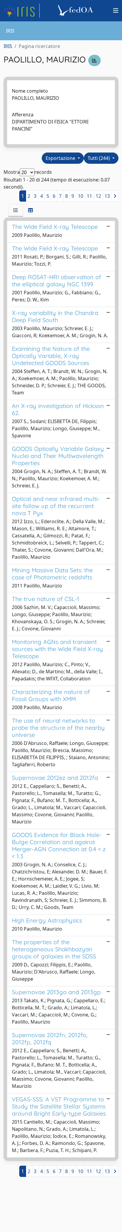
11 (89, 196)
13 (107, 196)
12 (98, 196)
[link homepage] (22, 11)
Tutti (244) (99, 158)
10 (80, 196)
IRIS (8, 46)
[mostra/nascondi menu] (115, 11)
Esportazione (61, 158)
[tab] (15, 210)
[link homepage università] (76, 11)
